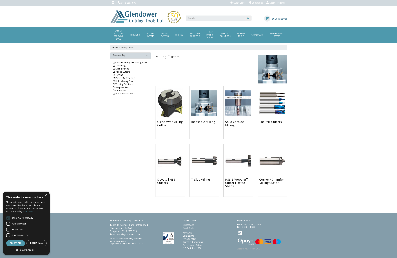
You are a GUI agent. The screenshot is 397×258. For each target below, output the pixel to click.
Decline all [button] (36, 243)
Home (115, 47)
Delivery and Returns (193, 245)
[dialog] (26, 223)
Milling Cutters (165, 34)
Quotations (257, 2)
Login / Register (277, 2)
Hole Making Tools (210, 35)
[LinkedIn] (113, 2)
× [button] (46, 195)
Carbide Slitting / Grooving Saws (118, 34)
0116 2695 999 (128, 2)
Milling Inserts (150, 34)
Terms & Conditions (193, 241)
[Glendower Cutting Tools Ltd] (145, 16)
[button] (26, 250)
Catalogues (257, 35)
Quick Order (239, 2)
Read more (28, 211)
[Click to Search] (248, 18)
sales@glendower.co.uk (128, 234)
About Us (187, 232)
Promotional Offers (276, 34)
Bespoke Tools (241, 34)
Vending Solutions (225, 34)
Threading (135, 35)
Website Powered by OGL (248, 248)
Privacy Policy (189, 238)
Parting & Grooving (195, 34)
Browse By (119, 55)
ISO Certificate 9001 (193, 248)
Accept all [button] (16, 243)
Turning (179, 35)
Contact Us (188, 235)
